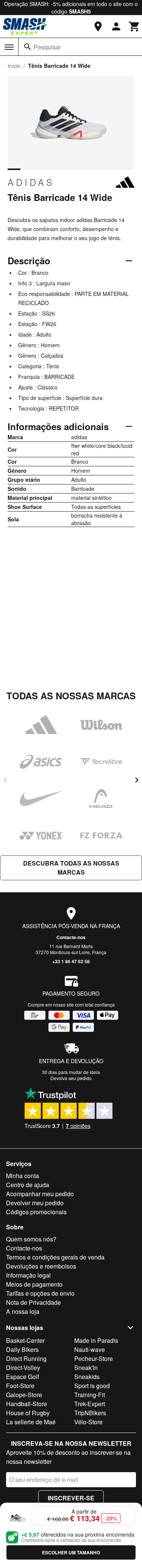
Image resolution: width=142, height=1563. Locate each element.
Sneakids (87, 1376)
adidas (31, 182)
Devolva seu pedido (71, 1078)
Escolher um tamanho (71, 1552)
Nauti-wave (89, 1349)
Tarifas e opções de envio (40, 1293)
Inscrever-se (71, 1498)
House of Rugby (28, 1412)
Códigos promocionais (36, 1211)
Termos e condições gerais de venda (55, 1257)
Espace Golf (22, 1376)
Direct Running (26, 1358)
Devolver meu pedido (35, 1202)
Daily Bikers (22, 1349)
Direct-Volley (23, 1367)
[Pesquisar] (27, 46)
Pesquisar (47, 47)
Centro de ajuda (27, 1184)
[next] (136, 780)
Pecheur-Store (93, 1358)
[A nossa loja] (98, 26)
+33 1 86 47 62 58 (71, 961)
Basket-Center (25, 1340)
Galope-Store (24, 1394)
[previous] (5, 780)
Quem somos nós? (31, 1239)
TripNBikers (90, 1412)
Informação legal (28, 1275)
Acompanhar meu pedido (40, 1193)
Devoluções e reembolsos (41, 1266)
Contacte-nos (71, 937)
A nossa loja (22, 1311)
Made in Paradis (96, 1340)
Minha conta (22, 1175)
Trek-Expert (89, 1403)
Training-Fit (89, 1394)
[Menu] (9, 47)
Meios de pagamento (34, 1284)
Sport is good (92, 1385)
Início (14, 65)
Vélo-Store (88, 1421)
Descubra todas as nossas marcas (71, 868)
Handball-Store (26, 1403)
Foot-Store (20, 1385)
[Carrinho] (134, 26)
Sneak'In (86, 1367)
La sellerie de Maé (31, 1421)
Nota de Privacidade (33, 1302)
